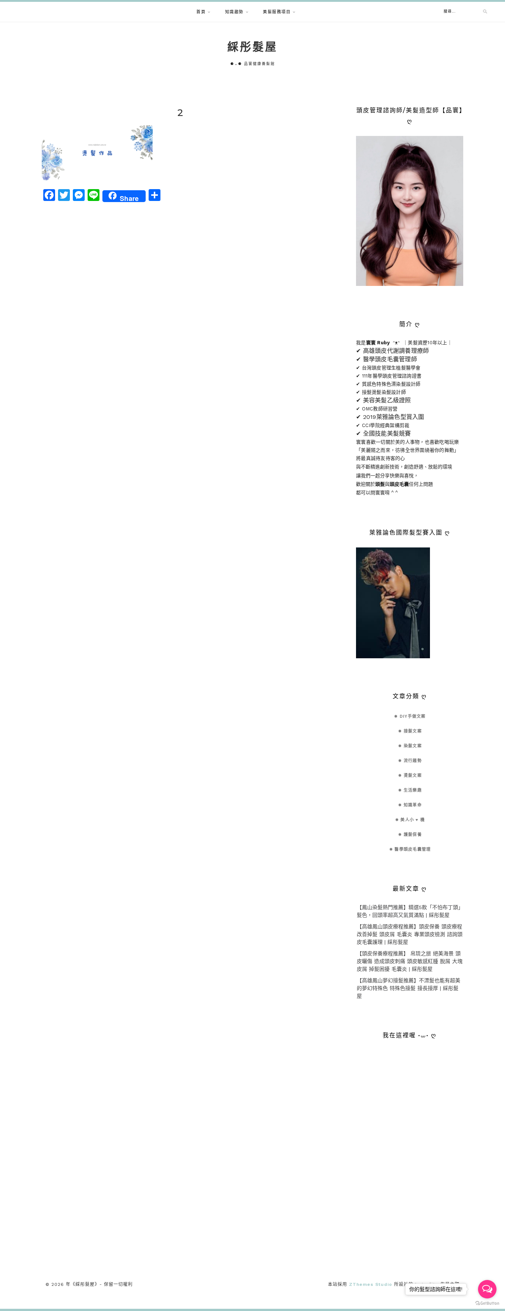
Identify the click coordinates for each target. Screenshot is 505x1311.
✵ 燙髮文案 (410, 775)
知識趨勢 (234, 12)
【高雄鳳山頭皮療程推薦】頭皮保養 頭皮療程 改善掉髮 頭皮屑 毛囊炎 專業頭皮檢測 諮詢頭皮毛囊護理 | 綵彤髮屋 (409, 934)
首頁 (201, 12)
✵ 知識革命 (410, 805)
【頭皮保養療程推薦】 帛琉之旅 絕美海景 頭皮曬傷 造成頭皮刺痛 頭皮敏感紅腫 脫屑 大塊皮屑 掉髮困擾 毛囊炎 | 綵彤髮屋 (409, 961)
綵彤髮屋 (252, 47)
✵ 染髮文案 (410, 746)
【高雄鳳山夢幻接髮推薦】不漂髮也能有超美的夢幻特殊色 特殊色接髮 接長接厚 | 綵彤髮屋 (408, 988)
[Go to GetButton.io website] (487, 1303)
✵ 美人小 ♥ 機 (410, 819)
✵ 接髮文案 (410, 731)
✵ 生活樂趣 (410, 790)
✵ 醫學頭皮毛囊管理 (410, 849)
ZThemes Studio (370, 1284)
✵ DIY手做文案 (410, 716)
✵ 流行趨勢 (410, 760)
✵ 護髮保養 (410, 834)
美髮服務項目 (277, 12)
